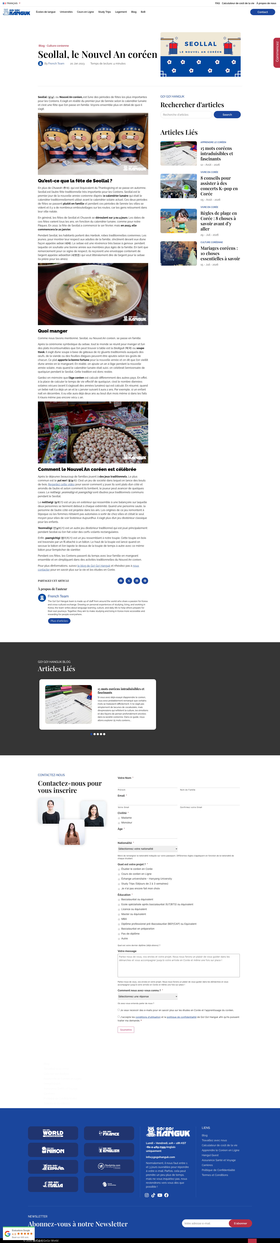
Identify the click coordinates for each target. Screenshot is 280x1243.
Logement (121, 11)
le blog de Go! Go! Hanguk (93, 565)
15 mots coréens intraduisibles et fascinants (217, 153)
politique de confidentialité (181, 1017)
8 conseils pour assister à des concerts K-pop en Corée (219, 186)
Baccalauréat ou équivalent (137, 899)
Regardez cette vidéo (61, 484)
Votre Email (123, 807)
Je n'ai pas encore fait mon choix (140, 888)
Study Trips (104, 11)
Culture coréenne (58, 45)
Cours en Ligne (85, 11)
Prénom (121, 790)
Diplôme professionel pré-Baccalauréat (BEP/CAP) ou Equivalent (158, 923)
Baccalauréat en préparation (137, 928)
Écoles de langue (46, 11)
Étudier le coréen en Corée (137, 868)
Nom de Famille (187, 790)
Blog (133, 11)
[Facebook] (166, 1195)
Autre (124, 938)
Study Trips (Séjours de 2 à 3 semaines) (144, 883)
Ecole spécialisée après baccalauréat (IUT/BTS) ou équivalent (157, 904)
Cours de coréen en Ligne (136, 873)
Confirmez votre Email (191, 807)
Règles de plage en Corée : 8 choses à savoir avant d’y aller (219, 221)
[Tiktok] (153, 1195)
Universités (66, 11)
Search (227, 114)
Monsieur (126, 822)
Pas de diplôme (130, 933)
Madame (126, 817)
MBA (124, 918)
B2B (143, 11)
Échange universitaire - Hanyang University (146, 878)
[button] (121, 580)
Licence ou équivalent (134, 909)
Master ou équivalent (133, 914)
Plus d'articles (59, 620)
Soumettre (126, 1029)
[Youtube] (160, 1195)
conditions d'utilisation (148, 1017)
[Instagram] (147, 1195)
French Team (56, 63)
